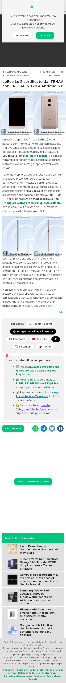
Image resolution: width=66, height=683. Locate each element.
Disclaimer (22, 670)
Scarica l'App (54, 676)
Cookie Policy (49, 673)
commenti (57, 75)
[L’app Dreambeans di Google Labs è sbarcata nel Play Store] (12, 549)
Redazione (9, 670)
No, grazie (22, 35)
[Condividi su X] (52, 428)
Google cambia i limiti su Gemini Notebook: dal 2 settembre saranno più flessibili (36, 630)
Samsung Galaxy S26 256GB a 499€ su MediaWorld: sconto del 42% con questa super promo (36, 597)
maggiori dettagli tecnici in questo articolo (32, 202)
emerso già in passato (33, 155)
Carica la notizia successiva (33, 481)
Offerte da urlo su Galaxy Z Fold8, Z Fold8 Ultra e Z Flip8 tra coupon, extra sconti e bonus (37, 383)
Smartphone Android (17, 75)
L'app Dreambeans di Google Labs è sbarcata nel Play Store (37, 370)
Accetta (45, 35)
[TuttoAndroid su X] (55, 339)
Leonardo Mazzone (16, 72)
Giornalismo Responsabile (18, 676)
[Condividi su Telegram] (44, 428)
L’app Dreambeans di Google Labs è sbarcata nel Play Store (39, 549)
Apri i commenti (13, 428)
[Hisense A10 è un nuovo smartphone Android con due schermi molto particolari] (12, 614)
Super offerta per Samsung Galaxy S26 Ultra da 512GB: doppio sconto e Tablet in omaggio (39, 563)
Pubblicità (39, 676)
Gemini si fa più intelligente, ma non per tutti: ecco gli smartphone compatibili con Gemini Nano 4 (39, 579)
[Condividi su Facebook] (60, 428)
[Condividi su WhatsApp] (35, 428)
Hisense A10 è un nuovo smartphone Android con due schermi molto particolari (37, 614)
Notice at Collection (29, 673)
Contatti (33, 679)
